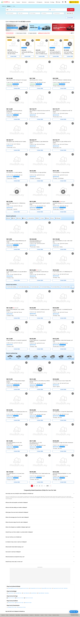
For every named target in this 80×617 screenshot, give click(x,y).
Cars (14, 6)
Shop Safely (18, 615)
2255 (47, 485)
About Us (3, 615)
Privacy (50, 615)
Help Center (37, 615)
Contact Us (31, 615)
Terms (46, 615)
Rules (7, 615)
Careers (42, 615)
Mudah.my (4, 6)
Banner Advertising (24, 615)
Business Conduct (56, 615)
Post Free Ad (12, 615)
